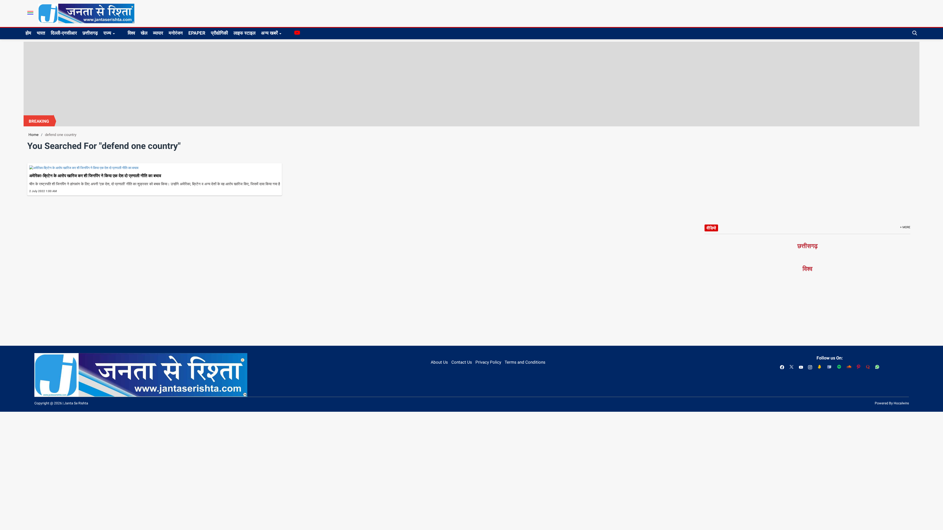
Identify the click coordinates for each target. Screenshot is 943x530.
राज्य (107, 33)
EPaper (196, 33)
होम (28, 33)
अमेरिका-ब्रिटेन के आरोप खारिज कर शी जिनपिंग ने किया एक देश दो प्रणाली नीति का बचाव (95, 175)
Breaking (39, 121)
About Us (439, 362)
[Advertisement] (471, 78)
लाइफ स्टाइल (244, 33)
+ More (905, 227)
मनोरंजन (176, 33)
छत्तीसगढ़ (90, 33)
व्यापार (158, 33)
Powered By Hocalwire (892, 403)
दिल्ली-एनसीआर (64, 33)
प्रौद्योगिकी (219, 33)
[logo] (86, 13)
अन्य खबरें (269, 33)
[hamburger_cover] (30, 12)
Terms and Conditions (525, 362)
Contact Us (461, 362)
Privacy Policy (488, 362)
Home (33, 134)
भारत (41, 33)
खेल (144, 33)
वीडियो (711, 227)
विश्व (131, 33)
